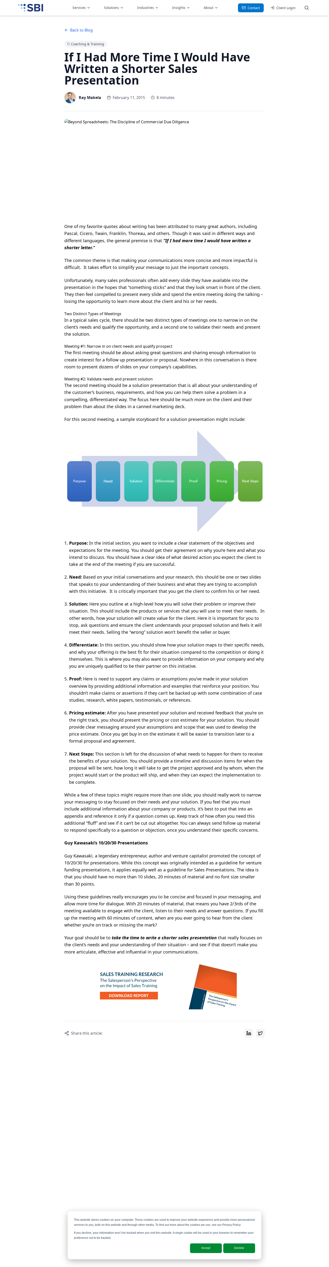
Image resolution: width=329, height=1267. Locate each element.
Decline (239, 1248)
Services (79, 7)
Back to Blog (81, 30)
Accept (205, 1248)
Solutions (111, 7)
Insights (178, 7)
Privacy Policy (231, 1225)
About (208, 7)
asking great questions (158, 352)
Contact (254, 8)
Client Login (286, 8)
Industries (145, 7)
